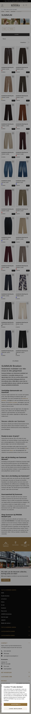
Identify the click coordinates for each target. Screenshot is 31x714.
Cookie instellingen (15, 708)
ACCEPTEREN (15, 704)
